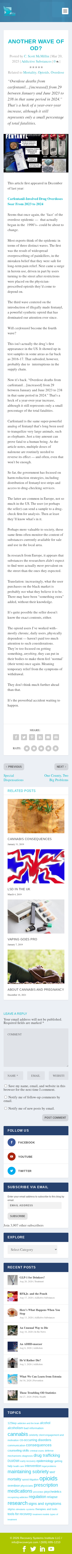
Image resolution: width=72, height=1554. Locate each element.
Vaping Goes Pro (22, 939)
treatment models (41, 1514)
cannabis (18, 1434)
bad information (34, 1428)
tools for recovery (20, 1514)
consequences (39, 1445)
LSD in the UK (19, 889)
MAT (52, 1472)
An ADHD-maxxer (31, 1344)
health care (18, 1466)
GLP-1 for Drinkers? (32, 1277)
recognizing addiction (18, 1497)
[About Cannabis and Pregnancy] (36, 967)
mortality (29, 72)
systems (30, 1509)
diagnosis (27, 1456)
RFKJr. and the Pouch (33, 1293)
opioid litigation (30, 1479)
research (18, 1503)
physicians (27, 1485)
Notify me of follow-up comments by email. (32, 1099)
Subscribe (17, 1216)
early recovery (28, 1461)
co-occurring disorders (35, 1440)
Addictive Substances (36, 61)
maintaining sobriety (28, 1471)
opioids (43, 72)
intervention (33, 1466)
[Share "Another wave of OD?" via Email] (48, 737)
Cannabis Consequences (30, 839)
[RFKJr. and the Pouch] (13, 1296)
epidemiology (45, 1461)
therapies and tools (46, 1509)
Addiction (38, 1347)
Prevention (38, 1380)
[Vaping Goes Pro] (36, 916)
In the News (40, 1331)
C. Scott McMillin (36, 56)
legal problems (49, 1466)
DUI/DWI (13, 1461)
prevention (38, 1492)
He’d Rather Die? (30, 1360)
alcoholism (15, 1428)
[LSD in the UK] (36, 866)
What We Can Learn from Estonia (40, 1376)
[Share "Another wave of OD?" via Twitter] (24, 737)
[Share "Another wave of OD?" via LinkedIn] (40, 737)
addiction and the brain (28, 1423)
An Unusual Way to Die (34, 1328)
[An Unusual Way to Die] (13, 1330)
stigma (11, 1509)
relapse (52, 1497)
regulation (37, 1496)
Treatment (39, 1281)
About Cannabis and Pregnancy (36, 989)
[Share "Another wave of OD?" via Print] (56, 737)
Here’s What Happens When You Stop (40, 1312)
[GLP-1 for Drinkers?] (13, 1280)
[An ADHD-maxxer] (13, 1347)
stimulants (20, 1509)
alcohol (45, 1423)
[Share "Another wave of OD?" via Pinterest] (32, 737)
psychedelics (52, 1491)
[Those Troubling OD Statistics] (13, 1395)
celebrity (33, 1435)
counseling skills (18, 1450)
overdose (57, 72)
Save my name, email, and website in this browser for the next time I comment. (34, 1088)
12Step (12, 1423)
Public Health (39, 1396)
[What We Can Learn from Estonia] (13, 1379)
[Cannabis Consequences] (36, 816)
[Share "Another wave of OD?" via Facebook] (16, 737)
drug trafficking (47, 1455)
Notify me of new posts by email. (31, 1108)
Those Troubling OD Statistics (38, 1393)
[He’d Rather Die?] (13, 1363)
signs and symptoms (44, 1504)
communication (16, 1445)
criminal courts (37, 1451)
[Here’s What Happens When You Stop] (13, 1313)
